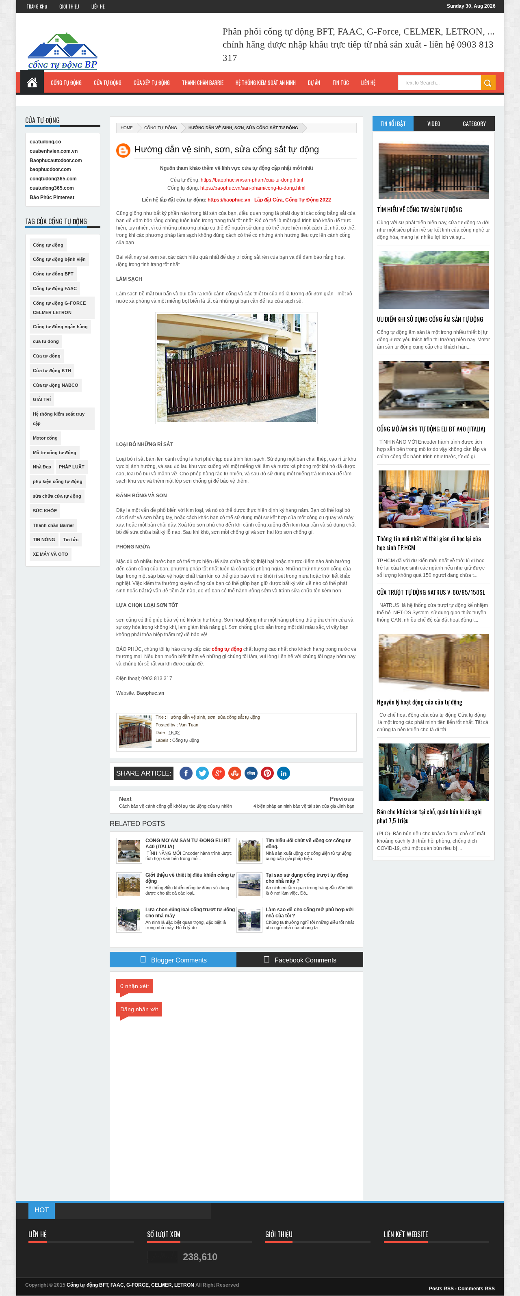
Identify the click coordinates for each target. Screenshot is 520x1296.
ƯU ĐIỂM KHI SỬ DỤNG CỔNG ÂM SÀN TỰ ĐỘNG (430, 318)
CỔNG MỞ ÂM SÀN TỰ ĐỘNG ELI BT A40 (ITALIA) (431, 428)
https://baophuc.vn (229, 200)
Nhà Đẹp (42, 466)
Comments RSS (476, 1289)
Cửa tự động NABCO (55, 385)
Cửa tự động (47, 355)
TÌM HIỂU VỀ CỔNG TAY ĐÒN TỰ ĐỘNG (419, 209)
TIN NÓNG (44, 539)
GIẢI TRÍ (42, 399)
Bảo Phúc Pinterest (52, 197)
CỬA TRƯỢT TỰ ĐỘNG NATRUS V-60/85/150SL (431, 591)
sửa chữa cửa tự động (57, 496)
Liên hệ (368, 82)
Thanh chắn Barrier (53, 525)
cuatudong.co (45, 142)
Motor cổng (45, 438)
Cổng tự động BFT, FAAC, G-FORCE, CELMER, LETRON (130, 1285)
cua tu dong (46, 341)
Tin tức (70, 539)
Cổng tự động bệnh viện (59, 259)
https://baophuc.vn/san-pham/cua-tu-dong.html (252, 180)
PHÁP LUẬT (71, 466)
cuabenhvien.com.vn (54, 151)
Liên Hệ (97, 6)
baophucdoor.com (50, 169)
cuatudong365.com (52, 188)
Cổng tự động (160, 128)
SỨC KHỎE (45, 510)
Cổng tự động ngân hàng (60, 326)
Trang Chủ (36, 6)
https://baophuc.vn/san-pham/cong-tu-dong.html (253, 188)
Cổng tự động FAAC (55, 288)
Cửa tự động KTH (52, 370)
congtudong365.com (53, 179)
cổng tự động (227, 649)
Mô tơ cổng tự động (54, 452)
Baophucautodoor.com (56, 160)
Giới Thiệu (69, 6)
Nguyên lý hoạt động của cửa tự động (419, 701)
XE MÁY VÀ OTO (50, 554)
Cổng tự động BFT (53, 273)
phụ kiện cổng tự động (57, 481)
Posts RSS (441, 1289)
